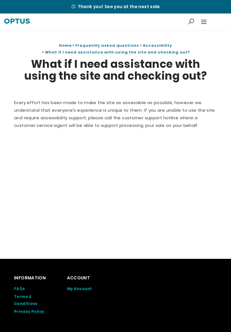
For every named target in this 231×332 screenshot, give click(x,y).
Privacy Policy (29, 311)
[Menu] (203, 22)
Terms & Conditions (25, 300)
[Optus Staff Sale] (17, 22)
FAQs (19, 288)
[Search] (191, 22)
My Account (79, 288)
